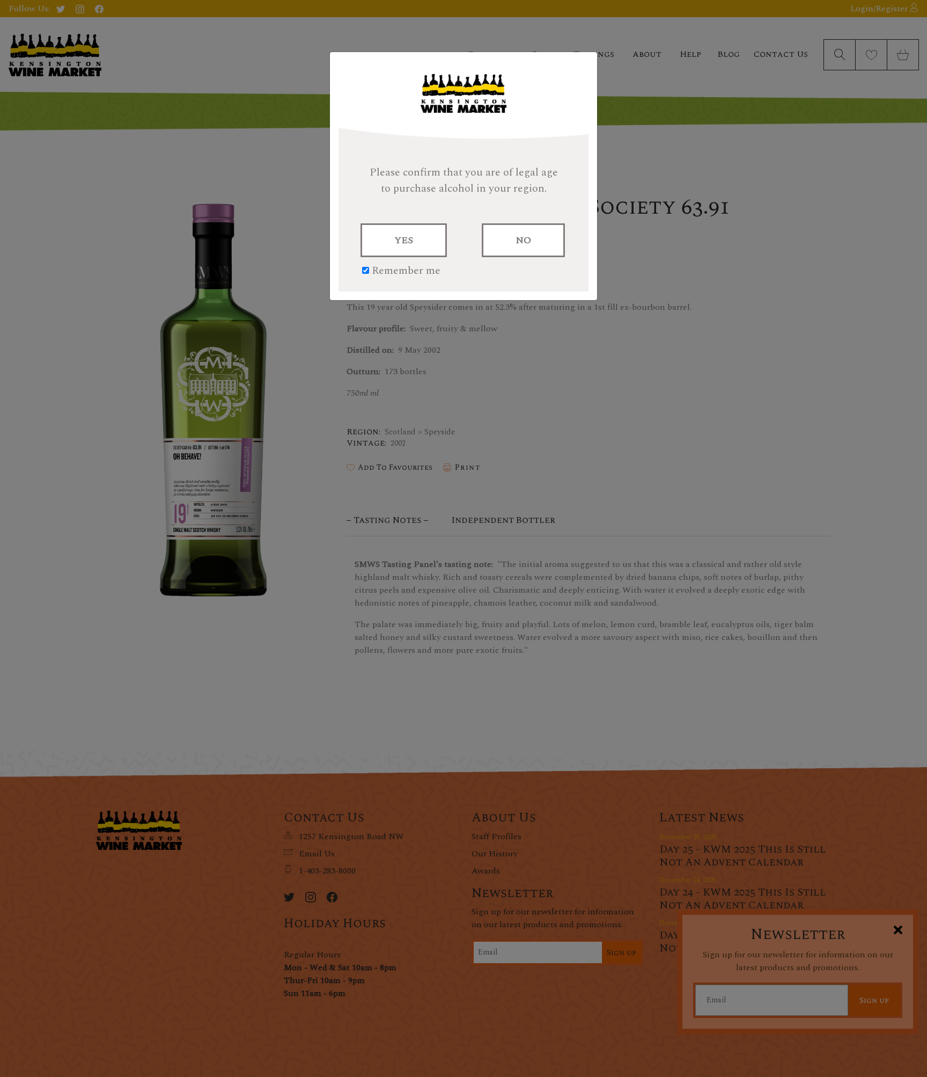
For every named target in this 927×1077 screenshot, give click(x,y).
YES (403, 240)
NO (523, 240)
